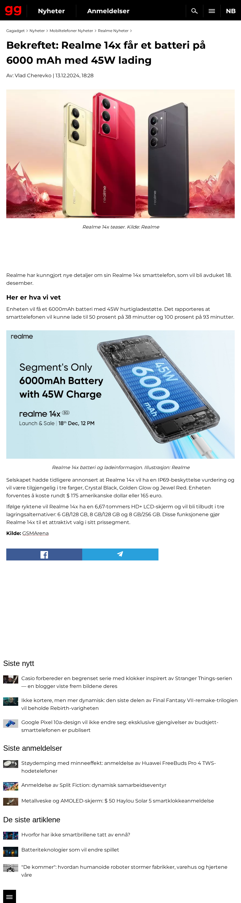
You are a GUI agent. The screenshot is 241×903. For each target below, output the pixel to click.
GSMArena (35, 533)
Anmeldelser (108, 11)
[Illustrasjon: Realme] (120, 394)
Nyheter (51, 11)
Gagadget (13, 9)
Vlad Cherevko (33, 75)
